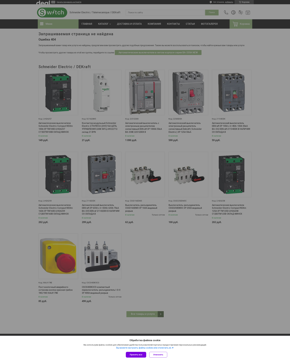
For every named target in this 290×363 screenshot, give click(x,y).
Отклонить (158, 355)
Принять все (136, 355)
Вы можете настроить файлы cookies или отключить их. (144, 348)
